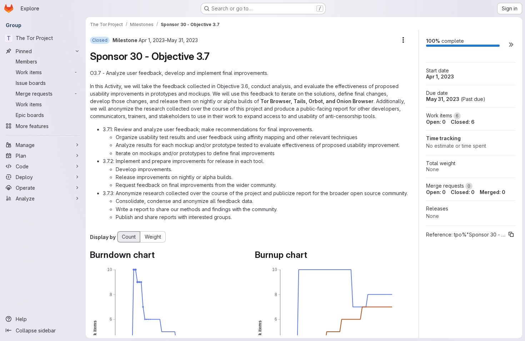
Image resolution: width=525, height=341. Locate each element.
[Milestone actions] (403, 40)
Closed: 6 (463, 122)
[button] (511, 44)
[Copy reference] (511, 234)
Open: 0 (436, 122)
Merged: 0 (492, 192)
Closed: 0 (463, 192)
